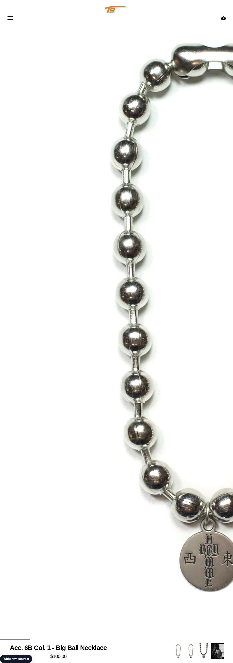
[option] (178, 651)
